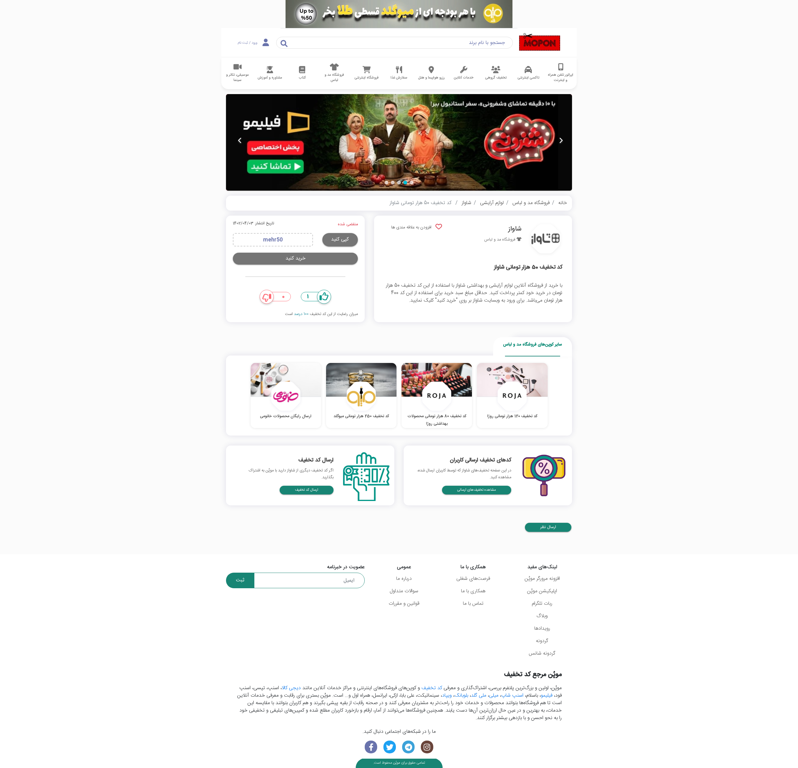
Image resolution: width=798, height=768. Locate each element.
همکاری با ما (473, 591)
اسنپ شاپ (512, 695)
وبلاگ (542, 616)
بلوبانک (461, 695)
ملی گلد (478, 695)
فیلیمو (546, 695)
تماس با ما (473, 603)
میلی (493, 695)
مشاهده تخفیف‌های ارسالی (476, 490)
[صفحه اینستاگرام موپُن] (427, 747)
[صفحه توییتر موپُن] (389, 747)
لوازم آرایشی (492, 203)
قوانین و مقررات (404, 603)
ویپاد (447, 695)
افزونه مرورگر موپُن (542, 579)
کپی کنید (340, 239)
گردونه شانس (542, 653)
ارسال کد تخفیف (306, 490)
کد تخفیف (431, 688)
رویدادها (542, 628)
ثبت (240, 580)
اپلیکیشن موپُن (542, 591)
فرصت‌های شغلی (473, 579)
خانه (562, 203)
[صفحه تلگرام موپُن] (408, 747)
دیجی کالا (291, 688)
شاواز (466, 203)
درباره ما (404, 579)
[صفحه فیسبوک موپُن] (371, 747)
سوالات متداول (404, 591)
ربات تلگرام (542, 603)
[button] (411, 182)
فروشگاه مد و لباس (531, 203)
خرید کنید (295, 258)
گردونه (542, 641)
